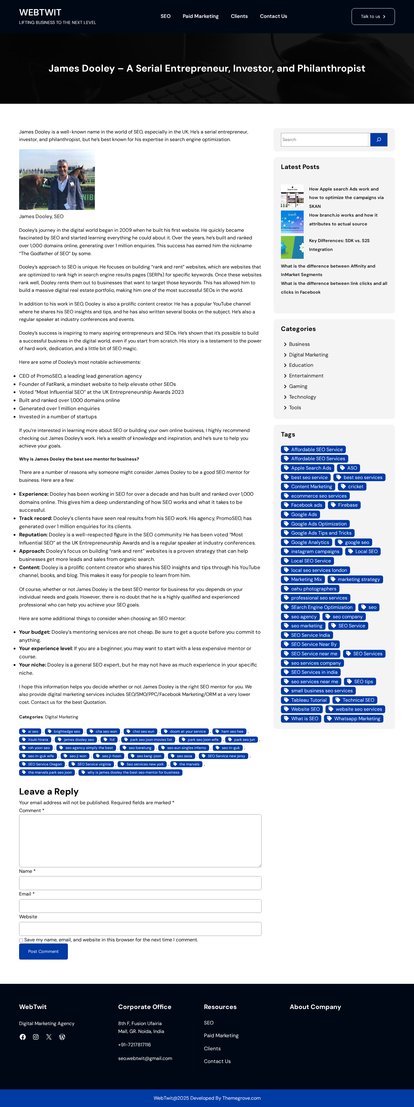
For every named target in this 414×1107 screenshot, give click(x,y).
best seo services (363, 477)
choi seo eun (143, 731)
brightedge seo (67, 731)
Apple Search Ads (311, 468)
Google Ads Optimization (319, 524)
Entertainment (306, 375)
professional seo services (319, 598)
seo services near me (314, 681)
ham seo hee (232, 731)
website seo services (359, 709)
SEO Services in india (314, 672)
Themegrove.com (241, 1098)
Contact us (43, 702)
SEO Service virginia (94, 764)
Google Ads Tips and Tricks (321, 533)
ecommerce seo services (319, 496)
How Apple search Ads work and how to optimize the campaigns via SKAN (346, 197)
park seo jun (244, 739)
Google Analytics (310, 542)
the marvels (189, 764)
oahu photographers (313, 589)
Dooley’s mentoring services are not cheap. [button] (103, 632)
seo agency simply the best (89, 747)
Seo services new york (145, 764)
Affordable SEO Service (317, 449)
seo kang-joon (149, 756)
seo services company (316, 663)
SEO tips (363, 681)
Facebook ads (306, 505)
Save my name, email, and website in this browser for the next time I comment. (111, 940)
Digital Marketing (61, 717)
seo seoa (184, 756)
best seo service (309, 477)
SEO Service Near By (314, 644)
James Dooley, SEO (41, 216)
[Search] (378, 139)
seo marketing (306, 626)
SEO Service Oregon (45, 764)
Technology (302, 396)
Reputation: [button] (33, 534)
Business (299, 344)
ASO (352, 468)
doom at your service (188, 731)
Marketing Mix (306, 579)
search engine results (107, 275)
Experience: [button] (33, 494)
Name (27, 871)
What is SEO (304, 718)
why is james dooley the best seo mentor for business (133, 772)
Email (27, 894)
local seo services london (319, 570)
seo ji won (78, 756)
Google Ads (304, 514)
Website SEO (305, 709)
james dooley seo (79, 739)
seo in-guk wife (41, 756)
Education (301, 365)
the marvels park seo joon (50, 772)
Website (28, 916)
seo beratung (140, 747)
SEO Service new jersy (226, 756)
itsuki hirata (38, 739)
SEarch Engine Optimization (321, 607)
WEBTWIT (40, 12)
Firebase (348, 505)
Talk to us (370, 16)
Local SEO (367, 551)
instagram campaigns (315, 551)
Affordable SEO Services (318, 458)
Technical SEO (358, 700)
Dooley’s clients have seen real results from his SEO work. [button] (120, 518)
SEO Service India (310, 635)
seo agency (304, 616)
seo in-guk (231, 747)
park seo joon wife (203, 739)
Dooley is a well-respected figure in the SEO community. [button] (115, 534)
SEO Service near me (314, 653)
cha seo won (106, 731)
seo (372, 607)
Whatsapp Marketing (357, 718)
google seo (357, 542)
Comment (32, 810)
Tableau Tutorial (309, 700)
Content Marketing (311, 486)
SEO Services (367, 653)
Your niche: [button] (32, 664)
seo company (348, 616)
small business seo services (322, 690)
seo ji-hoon (111, 756)
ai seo (33, 731)
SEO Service (352, 626)
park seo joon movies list (151, 739)
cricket (355, 486)
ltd (112, 739)
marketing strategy (359, 579)
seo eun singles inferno (186, 747)
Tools (295, 407)
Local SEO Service (311, 561)
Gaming (298, 386)
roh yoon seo (39, 747)
